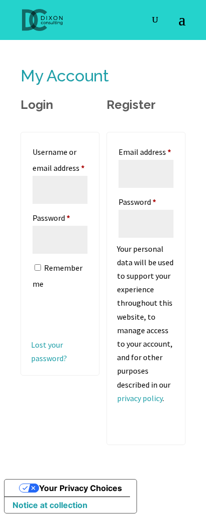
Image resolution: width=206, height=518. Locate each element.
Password (60, 217)
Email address (146, 151)
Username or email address (60, 160)
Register (147, 419)
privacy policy (139, 398)
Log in (55, 312)
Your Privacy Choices (80, 488)
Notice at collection (50, 505)
